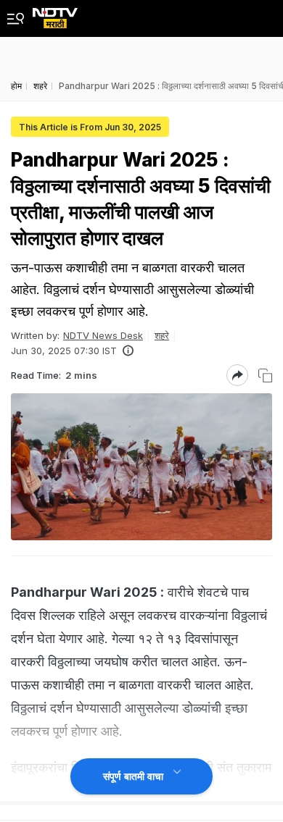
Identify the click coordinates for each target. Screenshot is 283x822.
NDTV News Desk (103, 335)
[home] (55, 14)
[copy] (265, 375)
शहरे (162, 335)
